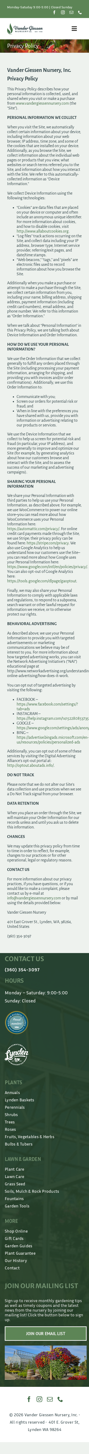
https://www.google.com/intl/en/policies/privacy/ (47, 567)
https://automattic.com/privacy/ (33, 529)
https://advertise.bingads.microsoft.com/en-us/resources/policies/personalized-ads (53, 739)
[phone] (80, 12)
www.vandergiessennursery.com (42, 103)
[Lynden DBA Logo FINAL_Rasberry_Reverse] (16, 1046)
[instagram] (63, 12)
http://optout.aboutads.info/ (30, 765)
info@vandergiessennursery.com (34, 898)
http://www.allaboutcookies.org (43, 231)
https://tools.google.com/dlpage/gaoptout (41, 581)
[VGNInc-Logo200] (25, 25)
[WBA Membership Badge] (16, 1013)
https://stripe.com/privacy (48, 543)
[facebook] (54, 12)
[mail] (71, 12)
